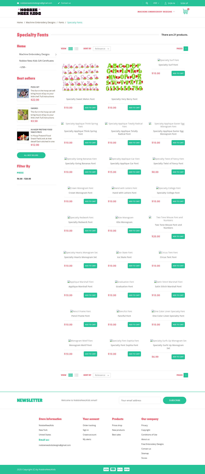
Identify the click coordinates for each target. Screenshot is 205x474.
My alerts (87, 439)
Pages (179, 48)
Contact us (64, 3)
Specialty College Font (168, 192)
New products (118, 430)
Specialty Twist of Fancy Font (168, 163)
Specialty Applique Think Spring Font (80, 132)
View (63, 48)
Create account (89, 434)
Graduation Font (124, 286)
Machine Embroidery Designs (155, 11)
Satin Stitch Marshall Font (168, 286)
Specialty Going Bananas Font (80, 163)
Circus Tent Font (168, 257)
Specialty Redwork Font (80, 222)
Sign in (86, 430)
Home (21, 46)
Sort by (87, 48)
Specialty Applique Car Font (124, 163)
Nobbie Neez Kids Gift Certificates (36, 60)
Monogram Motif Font (80, 345)
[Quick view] (73, 107)
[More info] (80, 107)
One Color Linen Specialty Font (168, 315)
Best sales (116, 434)
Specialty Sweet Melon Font (80, 99)
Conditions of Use (149, 434)
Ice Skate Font (124, 257)
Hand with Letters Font (124, 192)
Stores (144, 458)
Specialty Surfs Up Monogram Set (168, 347)
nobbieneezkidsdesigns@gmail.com (34, 3)
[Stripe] (127, 469)
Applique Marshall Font (80, 286)
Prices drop (117, 425)
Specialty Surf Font (168, 64)
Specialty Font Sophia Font (124, 345)
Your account (91, 419)
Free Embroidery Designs (152, 444)
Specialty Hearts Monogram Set (80, 257)
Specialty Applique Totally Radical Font (124, 132)
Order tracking (89, 425)
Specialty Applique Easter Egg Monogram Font (168, 132)
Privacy (144, 425)
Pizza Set (35, 87)
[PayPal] (120, 469)
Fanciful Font (124, 315)
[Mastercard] (113, 469)
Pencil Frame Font (80, 315)
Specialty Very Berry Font (124, 99)
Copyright (145, 430)
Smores (34, 108)
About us (145, 439)
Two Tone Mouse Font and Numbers (168, 226)
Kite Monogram (124, 222)
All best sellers (31, 155)
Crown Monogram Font (80, 192)
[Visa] (106, 469)
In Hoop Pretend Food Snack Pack (41, 130)
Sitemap (145, 453)
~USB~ (22, 67)
